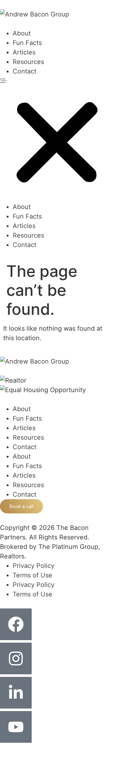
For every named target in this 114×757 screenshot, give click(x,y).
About (22, 33)
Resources (28, 62)
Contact (24, 71)
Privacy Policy (33, 565)
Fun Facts (27, 43)
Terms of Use (32, 575)
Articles (24, 52)
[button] (57, 139)
